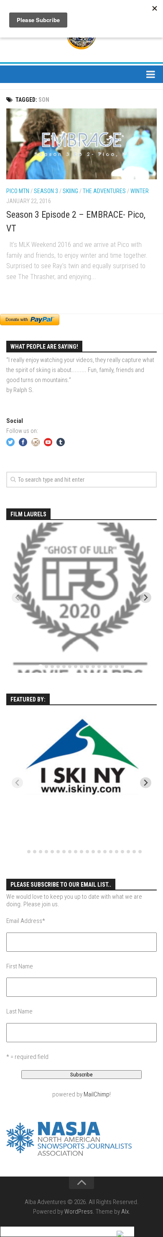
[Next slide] (145, 597)
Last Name (19, 1011)
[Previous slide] (17, 597)
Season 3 (46, 191)
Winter (139, 191)
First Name (19, 966)
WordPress (78, 1211)
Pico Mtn (17, 191)
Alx (125, 1211)
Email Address (25, 921)
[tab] (40, 666)
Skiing (70, 191)
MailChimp (97, 1094)
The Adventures (104, 191)
